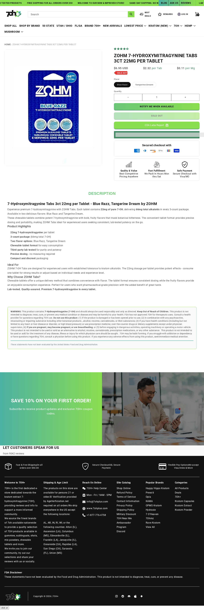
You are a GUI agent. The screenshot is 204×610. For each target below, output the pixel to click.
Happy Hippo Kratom (158, 488)
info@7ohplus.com (97, 501)
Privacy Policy (125, 505)
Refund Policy (124, 492)
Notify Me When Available (157, 106)
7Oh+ (178, 496)
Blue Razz (124, 85)
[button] (121, 48)
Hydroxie (151, 509)
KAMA (149, 501)
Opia (148, 496)
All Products (182, 488)
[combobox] (81, 14)
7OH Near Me (124, 518)
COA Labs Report (154, 125)
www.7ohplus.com (97, 508)
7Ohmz (150, 518)
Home (7, 44)
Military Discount (126, 514)
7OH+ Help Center (97, 488)
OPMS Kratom (154, 505)
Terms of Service (126, 496)
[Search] (131, 14)
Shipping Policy (125, 509)
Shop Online (124, 488)
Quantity (117, 91)
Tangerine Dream (145, 85)
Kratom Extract (183, 505)
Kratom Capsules (184, 501)
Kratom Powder (183, 509)
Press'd (150, 492)
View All (150, 527)
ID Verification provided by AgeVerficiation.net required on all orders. (59, 501)
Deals (178, 492)
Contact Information (128, 501)
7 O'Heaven (152, 514)
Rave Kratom (153, 522)
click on (4, 608)
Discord (121, 531)
